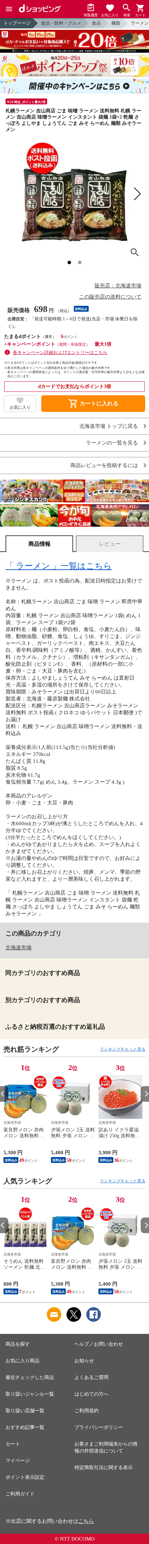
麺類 (115, 23)
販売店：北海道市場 (118, 285)
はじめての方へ (91, 1394)
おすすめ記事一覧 (25, 1427)
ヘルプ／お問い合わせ (98, 1344)
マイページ (18, 1460)
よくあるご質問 (91, 1377)
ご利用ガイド (20, 1493)
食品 (96, 23)
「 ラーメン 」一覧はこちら (59, 565)
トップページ (16, 23)
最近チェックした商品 (30, 1377)
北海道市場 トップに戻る (108, 426)
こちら (86, 1521)
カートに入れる (93, 403)
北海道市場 (19, 947)
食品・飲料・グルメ (61, 23)
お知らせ (84, 1360)
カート (13, 1444)
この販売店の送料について (110, 297)
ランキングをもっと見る (123, 1049)
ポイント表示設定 (25, 1477)
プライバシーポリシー (98, 1427)
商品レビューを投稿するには (104, 465)
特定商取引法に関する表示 (103, 1467)
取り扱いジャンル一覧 (30, 1394)
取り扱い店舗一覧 (25, 1410)
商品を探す (18, 1344)
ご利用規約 (86, 1410)
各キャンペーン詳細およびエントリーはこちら (60, 352)
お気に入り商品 (23, 1360)
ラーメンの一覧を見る (112, 443)
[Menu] (9, 9)
